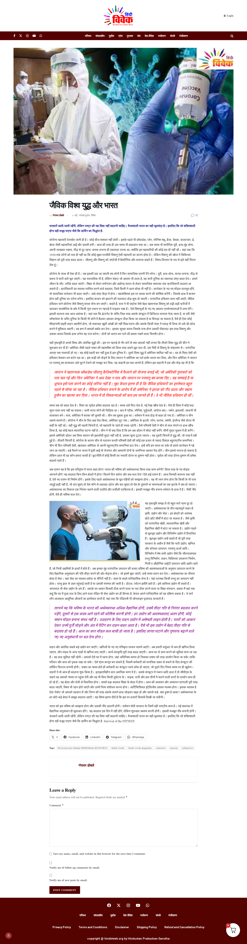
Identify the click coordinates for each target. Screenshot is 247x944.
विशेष (93, 215)
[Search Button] (232, 35)
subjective (187, 747)
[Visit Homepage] (118, 15)
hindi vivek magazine (140, 747)
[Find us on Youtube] (34, 35)
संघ (138, 36)
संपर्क (172, 36)
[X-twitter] (119, 905)
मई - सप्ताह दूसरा (82, 215)
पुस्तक (130, 36)
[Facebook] (109, 905)
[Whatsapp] (147, 905)
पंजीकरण (183, 36)
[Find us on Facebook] (14, 35)
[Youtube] (138, 905)
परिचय (88, 36)
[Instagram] (128, 905)
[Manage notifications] (8, 935)
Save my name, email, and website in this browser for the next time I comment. (99, 854)
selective (161, 747)
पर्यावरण (162, 36)
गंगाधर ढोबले (58, 215)
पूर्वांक (111, 36)
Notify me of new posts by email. (68, 880)
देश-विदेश (149, 36)
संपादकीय (100, 36)
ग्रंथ (120, 36)
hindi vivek (118, 747)
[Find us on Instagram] (27, 35)
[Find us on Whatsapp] (41, 35)
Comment (56, 805)
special (174, 747)
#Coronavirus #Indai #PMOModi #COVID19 (82, 747)
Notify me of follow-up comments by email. (74, 868)
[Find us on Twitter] (20, 35)
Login (229, 15)
